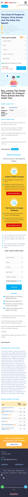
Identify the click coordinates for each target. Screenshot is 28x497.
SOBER (13, 353)
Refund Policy (13, 472)
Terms (5, 470)
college (5, 421)
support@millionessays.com (10, 459)
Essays (4, 464)
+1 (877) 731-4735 (23, 5)
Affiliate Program (22, 472)
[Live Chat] (25, 486)
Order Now (4, 6)
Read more (15, 149)
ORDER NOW (14, 444)
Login (25, 2)
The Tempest (6, 418)
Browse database (9, 11)
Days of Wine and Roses (8, 424)
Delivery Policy (20, 470)
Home (2, 11)
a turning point (6, 414)
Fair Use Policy (5, 472)
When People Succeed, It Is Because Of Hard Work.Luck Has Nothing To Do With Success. (13, 388)
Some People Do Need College (16, 393)
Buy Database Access (14, 225)
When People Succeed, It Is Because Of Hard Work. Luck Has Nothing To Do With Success (13, 391)
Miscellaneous (13, 107)
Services (18, 464)
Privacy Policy (11, 470)
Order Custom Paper (14, 193)
